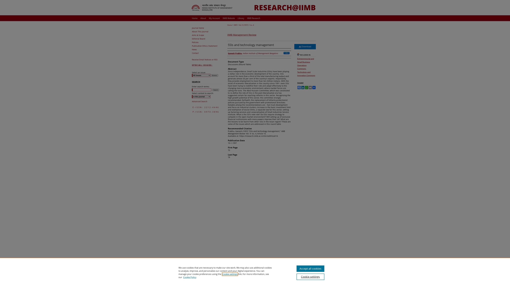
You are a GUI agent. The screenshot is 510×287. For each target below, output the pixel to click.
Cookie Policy (189, 277)
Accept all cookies (310, 268)
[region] (255, 272)
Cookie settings (230, 274)
